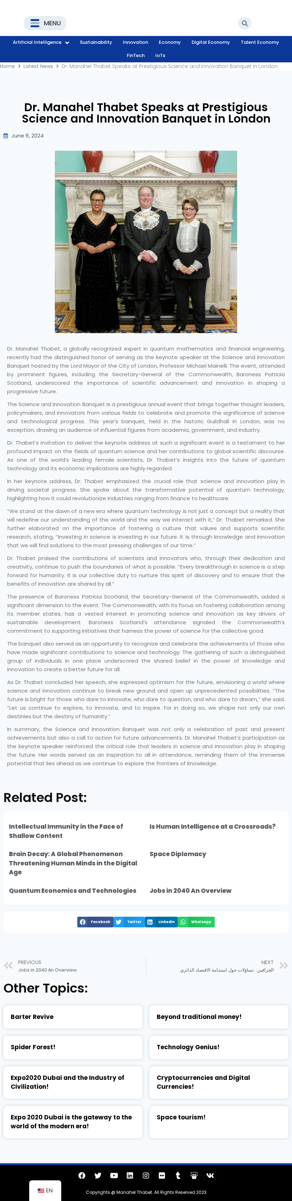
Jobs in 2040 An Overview (190, 890)
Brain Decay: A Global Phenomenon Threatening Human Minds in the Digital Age (73, 863)
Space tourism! (181, 1117)
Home (7, 66)
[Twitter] (98, 1176)
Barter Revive (32, 1017)
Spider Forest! (33, 1047)
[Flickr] (162, 1176)
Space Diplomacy (178, 854)
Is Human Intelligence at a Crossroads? (213, 826)
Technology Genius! (188, 1047)
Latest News (38, 66)
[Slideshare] (194, 1176)
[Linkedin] (130, 1176)
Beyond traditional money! (199, 1017)
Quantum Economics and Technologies (72, 890)
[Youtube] (114, 1176)
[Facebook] (82, 1176)
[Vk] (210, 1176)
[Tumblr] (178, 1176)
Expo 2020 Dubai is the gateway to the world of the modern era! (71, 1122)
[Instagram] (146, 1176)
